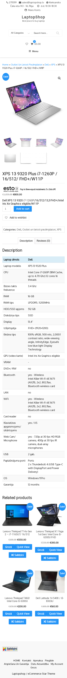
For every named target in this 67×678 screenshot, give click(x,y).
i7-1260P (28, 200)
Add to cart (22, 208)
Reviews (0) (43, 240)
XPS (53, 64)
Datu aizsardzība (40, 663)
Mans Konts (34, 10)
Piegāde (49, 660)
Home (5, 64)
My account (57, 663)
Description (26, 240)
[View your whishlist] (27, 43)
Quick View (23, 546)
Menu (35, 51)
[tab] (26, 240)
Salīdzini (19, 555)
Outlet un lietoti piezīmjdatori (26, 64)
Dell (47, 64)
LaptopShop (33, 17)
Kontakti (26, 660)
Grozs (34, 667)
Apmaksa (38, 660)
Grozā (8, 546)
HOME (16, 660)
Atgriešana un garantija (16, 663)
